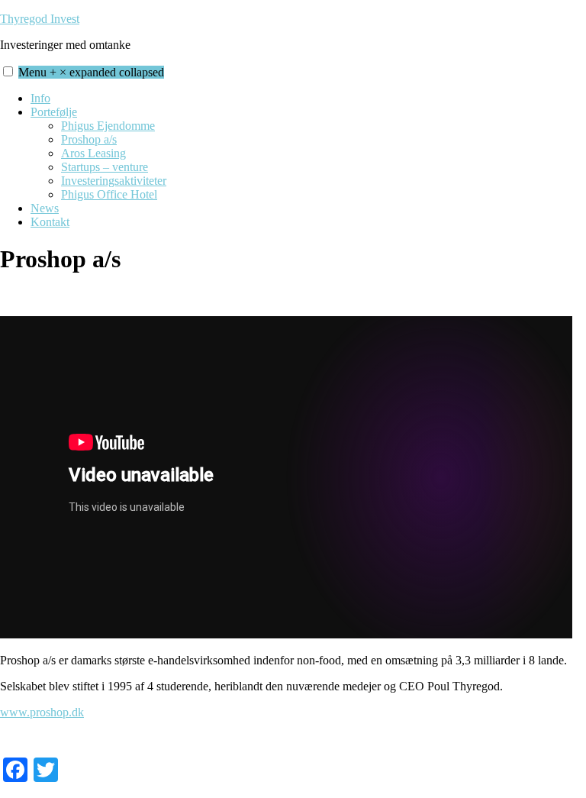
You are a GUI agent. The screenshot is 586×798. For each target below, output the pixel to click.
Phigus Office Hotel (109, 194)
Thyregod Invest (39, 18)
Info (40, 98)
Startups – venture (104, 166)
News (45, 208)
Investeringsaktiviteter (113, 180)
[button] (8, 71)
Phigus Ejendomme (108, 125)
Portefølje (54, 111)
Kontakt (50, 221)
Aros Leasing (93, 153)
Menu (91, 72)
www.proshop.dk (42, 712)
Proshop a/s (89, 139)
